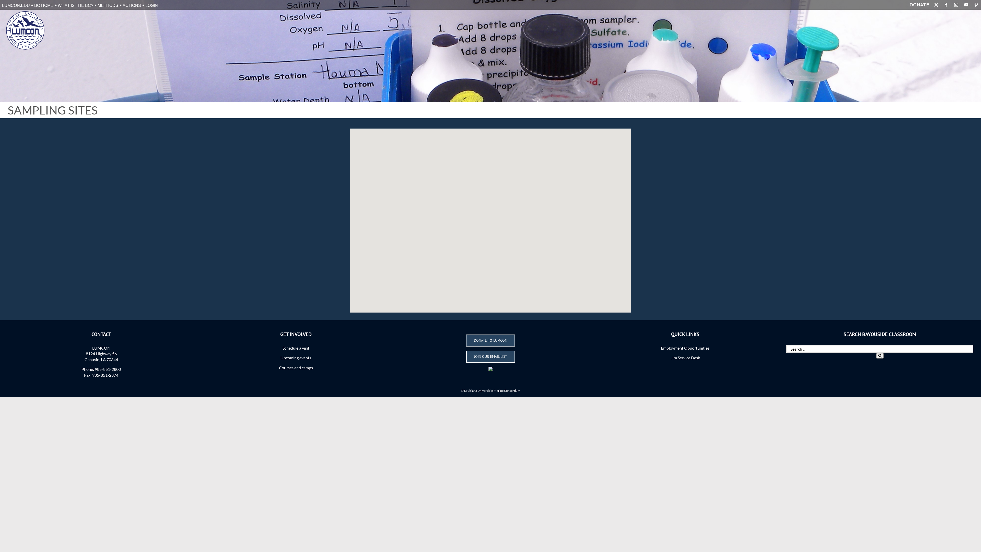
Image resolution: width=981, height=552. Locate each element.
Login (151, 5)
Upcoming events (296, 357)
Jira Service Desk (685, 357)
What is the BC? (75, 5)
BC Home (43, 5)
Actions (132, 5)
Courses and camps (296, 367)
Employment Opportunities (685, 348)
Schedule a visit (296, 348)
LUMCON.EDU (16, 5)
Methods (108, 5)
